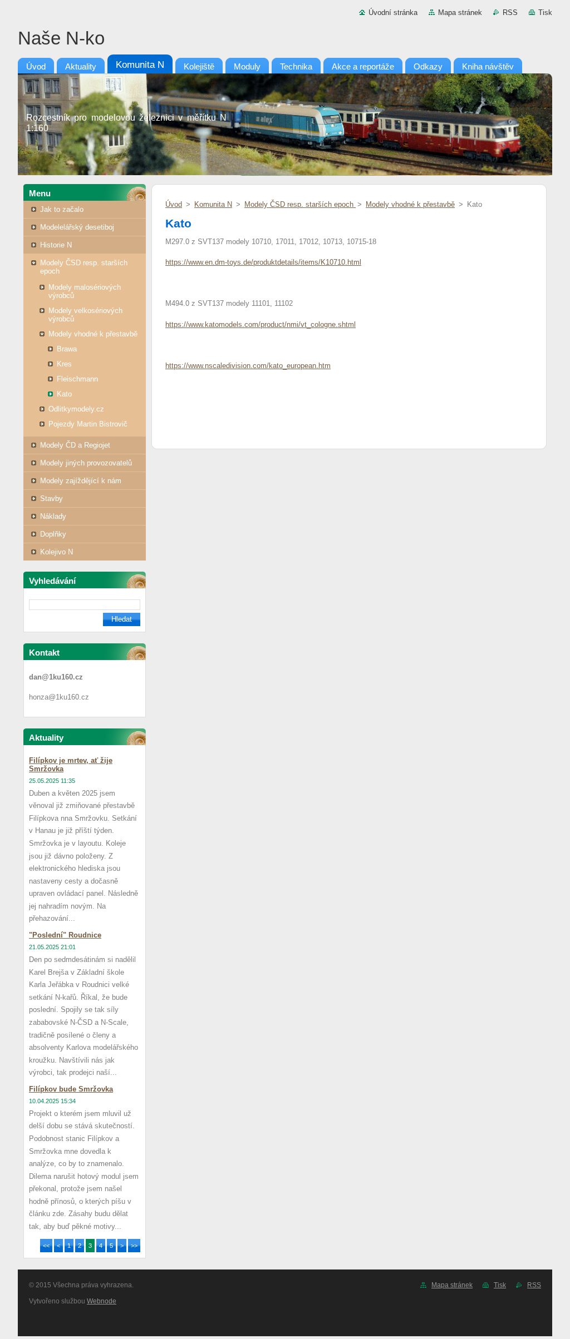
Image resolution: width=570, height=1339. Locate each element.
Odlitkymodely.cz (76, 409)
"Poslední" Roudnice (65, 935)
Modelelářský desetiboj (77, 227)
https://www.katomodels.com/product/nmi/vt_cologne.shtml (260, 324)
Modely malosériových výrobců (84, 291)
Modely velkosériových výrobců (85, 314)
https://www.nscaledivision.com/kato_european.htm (248, 365)
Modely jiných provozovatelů (86, 463)
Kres (64, 364)
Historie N (56, 245)
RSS (510, 12)
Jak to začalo (61, 209)
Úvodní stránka (392, 12)
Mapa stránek (460, 12)
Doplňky (53, 534)
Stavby (51, 498)
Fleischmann (77, 379)
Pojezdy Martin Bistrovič (87, 424)
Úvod (173, 204)
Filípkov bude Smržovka (71, 1089)
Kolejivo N (56, 552)
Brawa (67, 349)
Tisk (545, 12)
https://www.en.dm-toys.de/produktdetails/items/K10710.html (263, 262)
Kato (64, 394)
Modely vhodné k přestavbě (92, 334)
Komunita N (213, 204)
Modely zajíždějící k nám (80, 481)
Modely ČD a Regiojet (75, 445)
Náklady (53, 516)
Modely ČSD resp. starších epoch (83, 267)
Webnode (101, 1301)
